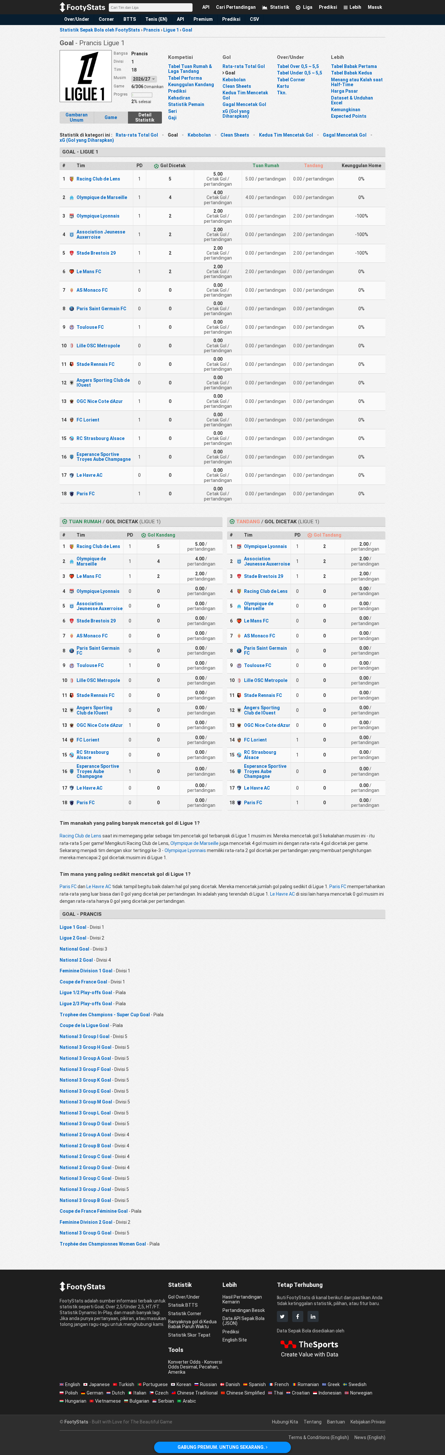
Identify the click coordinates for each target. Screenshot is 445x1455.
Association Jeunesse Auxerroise (101, 234)
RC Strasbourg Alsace (100, 438)
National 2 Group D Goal (85, 1167)
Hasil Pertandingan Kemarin (242, 1299)
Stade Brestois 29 (96, 253)
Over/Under (76, 19)
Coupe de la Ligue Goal (84, 1025)
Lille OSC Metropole (98, 345)
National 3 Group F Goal (85, 1069)
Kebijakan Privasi (368, 1421)
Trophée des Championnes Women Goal (103, 1244)
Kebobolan (234, 79)
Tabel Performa (185, 78)
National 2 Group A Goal (85, 1134)
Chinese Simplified (245, 1392)
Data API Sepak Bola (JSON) (244, 1321)
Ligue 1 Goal (73, 927)
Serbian (166, 1401)
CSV (254, 19)
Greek (334, 1384)
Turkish (126, 1384)
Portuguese (155, 1384)
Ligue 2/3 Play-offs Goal (86, 1003)
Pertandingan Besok (244, 1310)
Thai (278, 1392)
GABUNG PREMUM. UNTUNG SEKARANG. (222, 1447)
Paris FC (86, 493)
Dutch (118, 1392)
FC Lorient (88, 419)
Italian (140, 1392)
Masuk (375, 7)
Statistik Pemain (186, 104)
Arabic (189, 1401)
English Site (235, 1339)
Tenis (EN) (156, 19)
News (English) (369, 1437)
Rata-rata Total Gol (244, 66)
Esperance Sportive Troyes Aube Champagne (104, 457)
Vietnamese (108, 1401)
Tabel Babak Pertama (354, 66)
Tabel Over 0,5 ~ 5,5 (298, 66)
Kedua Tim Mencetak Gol (245, 95)
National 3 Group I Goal (84, 1036)
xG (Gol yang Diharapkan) (236, 114)
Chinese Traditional (197, 1392)
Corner (106, 19)
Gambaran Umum (76, 117)
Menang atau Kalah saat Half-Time (357, 82)
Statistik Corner (184, 1313)
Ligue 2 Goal (73, 938)
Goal (230, 72)
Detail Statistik (144, 117)
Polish (71, 1392)
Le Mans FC (89, 271)
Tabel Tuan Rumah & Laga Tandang (190, 69)
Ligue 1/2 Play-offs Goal (86, 992)
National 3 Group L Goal (85, 1112)
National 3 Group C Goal (85, 1178)
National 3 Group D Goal (85, 1123)
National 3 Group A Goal (85, 1058)
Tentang (313, 1421)
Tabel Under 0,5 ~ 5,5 (299, 72)
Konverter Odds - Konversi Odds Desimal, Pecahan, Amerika (195, 1367)
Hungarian (75, 1401)
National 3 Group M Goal (86, 1101)
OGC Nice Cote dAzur (100, 401)
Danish (233, 1384)
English (72, 1384)
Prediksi (231, 19)
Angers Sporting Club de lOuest (103, 383)
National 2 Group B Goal (85, 1145)
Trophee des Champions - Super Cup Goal (105, 1014)
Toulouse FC (90, 327)
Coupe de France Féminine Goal (94, 1211)
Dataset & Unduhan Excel (352, 100)
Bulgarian (139, 1401)
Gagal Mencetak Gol (244, 104)
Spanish (257, 1384)
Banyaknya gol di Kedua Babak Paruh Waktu (192, 1324)
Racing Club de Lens (98, 178)
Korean (184, 1384)
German (95, 1392)
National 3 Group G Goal (85, 1232)
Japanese (99, 1384)
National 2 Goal (76, 960)
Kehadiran (179, 97)
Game (111, 117)
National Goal (74, 949)
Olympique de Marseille (102, 197)
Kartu (283, 86)
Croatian (301, 1392)
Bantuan (336, 1421)
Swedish (357, 1384)
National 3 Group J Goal (85, 1189)
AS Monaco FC (92, 290)
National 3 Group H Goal (85, 1047)
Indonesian (330, 1392)
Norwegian (361, 1392)
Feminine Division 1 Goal (86, 970)
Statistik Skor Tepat (189, 1335)
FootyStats (76, 1421)
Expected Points (348, 116)
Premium (203, 19)
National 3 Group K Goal (85, 1080)
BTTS (129, 19)
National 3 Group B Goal (85, 1200)
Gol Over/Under (184, 1297)
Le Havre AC (90, 475)
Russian (208, 1384)
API (180, 19)
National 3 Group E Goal (85, 1091)
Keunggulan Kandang (191, 84)
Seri (172, 111)
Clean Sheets (237, 86)
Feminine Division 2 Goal (86, 1222)
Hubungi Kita (285, 1421)
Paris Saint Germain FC (101, 308)
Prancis (139, 53)
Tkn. (282, 92)
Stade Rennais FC (96, 364)
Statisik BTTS (183, 1305)
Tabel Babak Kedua (351, 72)
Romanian (308, 1384)
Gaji (172, 117)
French (282, 1384)
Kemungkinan (345, 109)
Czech (161, 1392)
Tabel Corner (291, 79)
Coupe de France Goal (83, 981)
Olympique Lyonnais (98, 216)
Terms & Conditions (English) (318, 1437)
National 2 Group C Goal (85, 1156)
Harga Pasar (344, 91)
